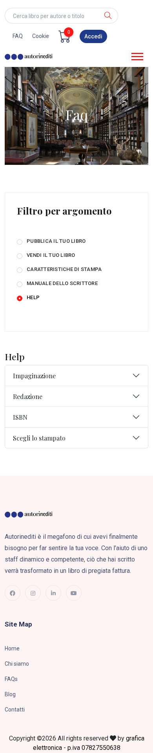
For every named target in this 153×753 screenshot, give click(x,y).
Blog (10, 694)
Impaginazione (34, 376)
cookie (40, 36)
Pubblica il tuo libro (56, 241)
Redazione (27, 396)
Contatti (15, 709)
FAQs (11, 679)
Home (12, 648)
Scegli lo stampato (39, 438)
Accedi (93, 36)
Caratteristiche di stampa (64, 269)
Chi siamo (17, 664)
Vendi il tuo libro (51, 255)
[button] (137, 55)
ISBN (20, 417)
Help (33, 297)
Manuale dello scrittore (62, 283)
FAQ (18, 36)
